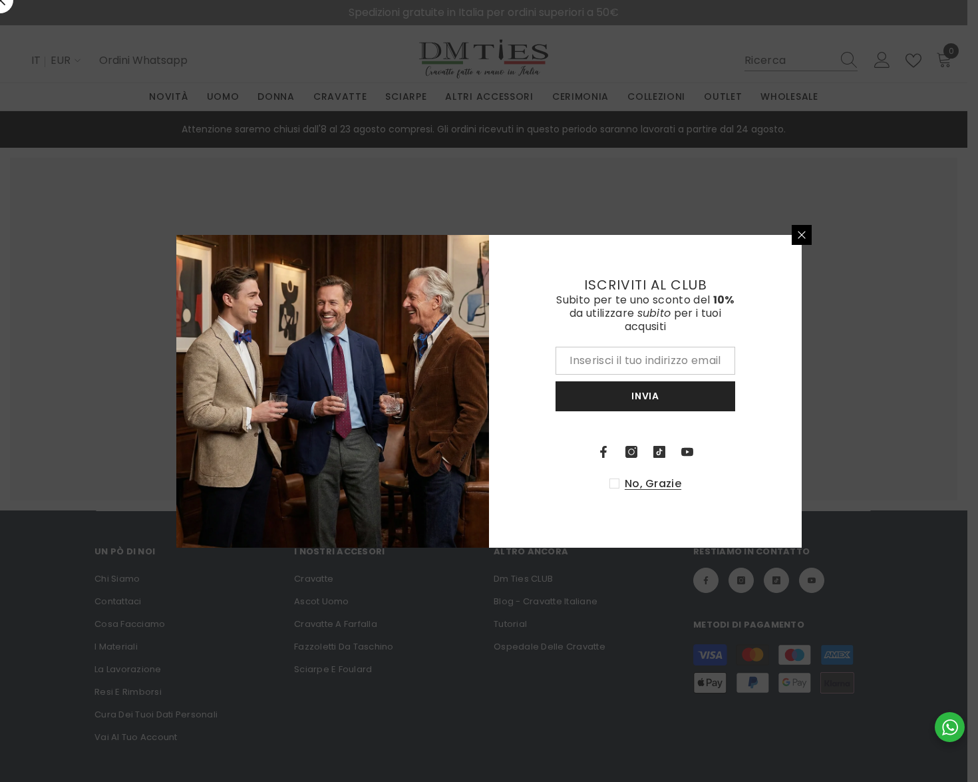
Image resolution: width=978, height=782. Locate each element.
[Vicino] (802, 235)
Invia (645, 396)
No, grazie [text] (653, 484)
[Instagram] (631, 452)
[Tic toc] (659, 452)
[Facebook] (603, 452)
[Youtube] (687, 452)
